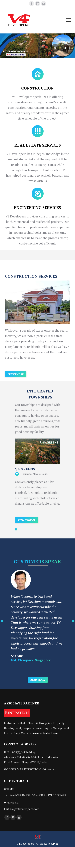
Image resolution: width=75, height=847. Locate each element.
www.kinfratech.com (45, 733)
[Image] (37, 302)
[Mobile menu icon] (68, 20)
